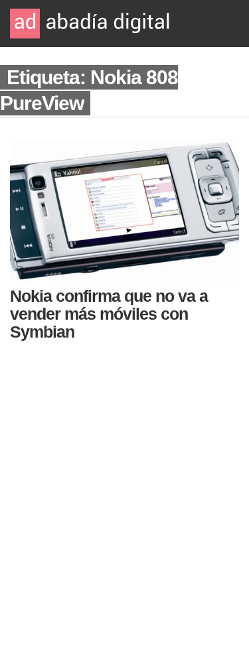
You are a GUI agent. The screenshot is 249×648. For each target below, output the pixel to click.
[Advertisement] (124, 490)
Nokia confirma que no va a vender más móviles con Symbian (109, 314)
